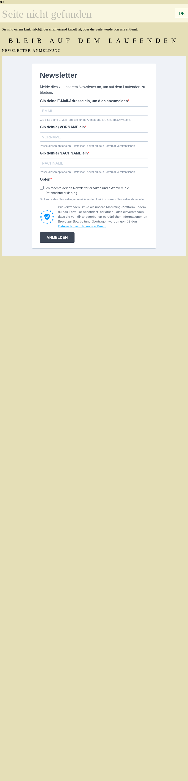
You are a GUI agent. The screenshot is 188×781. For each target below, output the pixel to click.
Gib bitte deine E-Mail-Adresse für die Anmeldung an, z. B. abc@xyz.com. (85, 119)
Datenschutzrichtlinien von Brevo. (82, 226)
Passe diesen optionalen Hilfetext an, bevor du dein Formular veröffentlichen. (88, 146)
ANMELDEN (57, 237)
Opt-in (45, 179)
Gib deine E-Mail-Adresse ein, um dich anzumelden (84, 101)
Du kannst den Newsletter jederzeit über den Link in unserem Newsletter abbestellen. (93, 199)
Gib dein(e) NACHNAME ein (64, 153)
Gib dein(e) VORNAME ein (62, 127)
